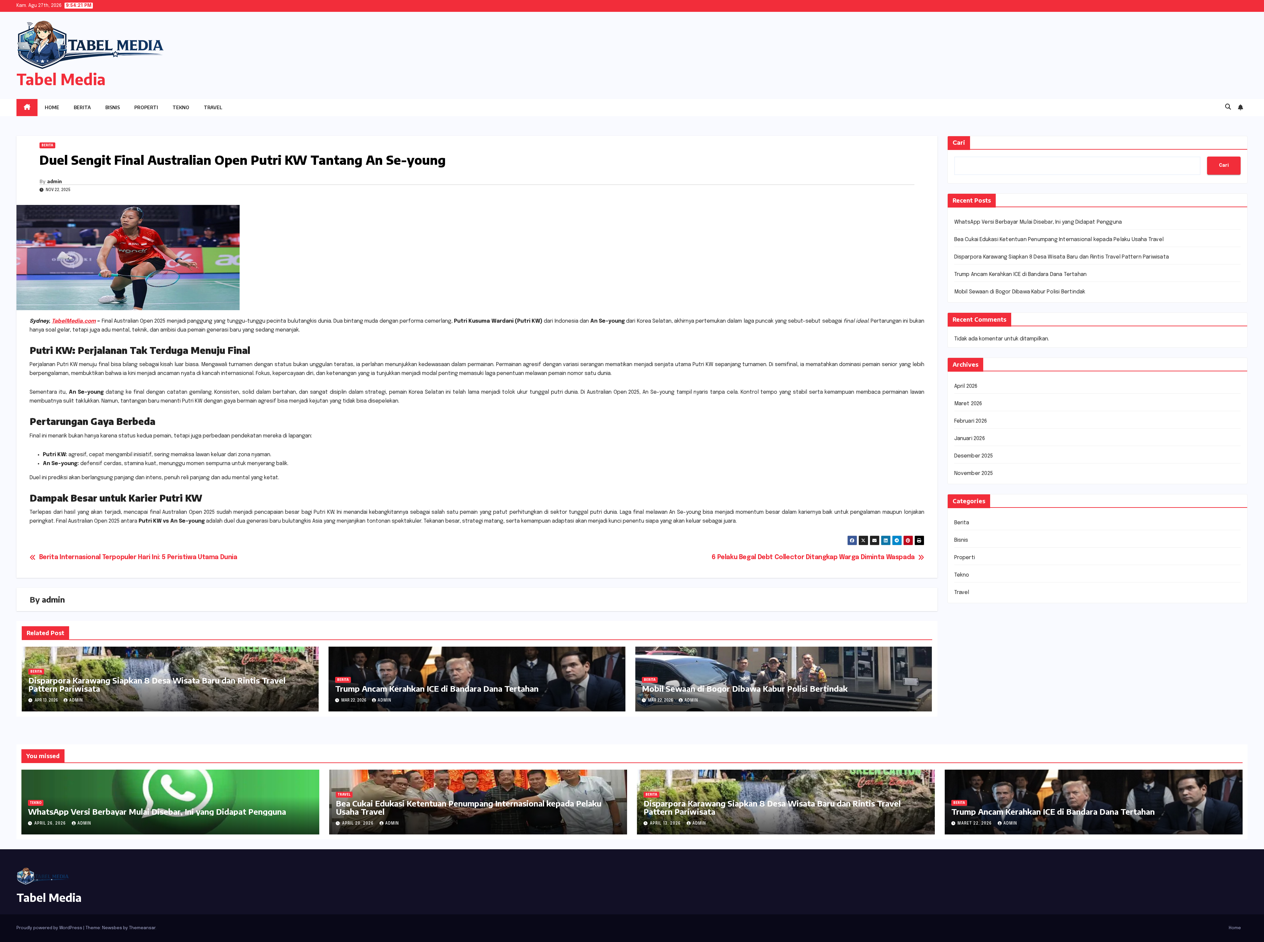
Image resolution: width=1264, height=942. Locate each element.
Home (52, 107)
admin (54, 181)
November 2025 (973, 473)
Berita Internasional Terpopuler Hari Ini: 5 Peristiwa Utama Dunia (138, 557)
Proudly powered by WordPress (49, 928)
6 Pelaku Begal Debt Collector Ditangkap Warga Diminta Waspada (813, 557)
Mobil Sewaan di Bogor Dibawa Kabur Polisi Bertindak (745, 688)
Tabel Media (61, 79)
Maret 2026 (968, 404)
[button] (1228, 107)
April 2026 (966, 386)
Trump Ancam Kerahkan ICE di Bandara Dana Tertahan (437, 688)
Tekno (180, 107)
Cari (959, 142)
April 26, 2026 (50, 824)
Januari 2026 (969, 438)
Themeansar (142, 928)
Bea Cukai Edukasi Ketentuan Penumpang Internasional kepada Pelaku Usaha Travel (1059, 239)
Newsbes (112, 928)
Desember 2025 (973, 456)
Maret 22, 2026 (975, 824)
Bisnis (112, 107)
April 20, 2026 (358, 824)
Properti (146, 107)
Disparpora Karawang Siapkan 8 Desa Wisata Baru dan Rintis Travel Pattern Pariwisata (156, 684)
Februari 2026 (970, 421)
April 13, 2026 (666, 824)
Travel (213, 107)
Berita (82, 107)
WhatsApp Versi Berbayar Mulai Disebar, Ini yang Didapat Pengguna (1038, 222)
